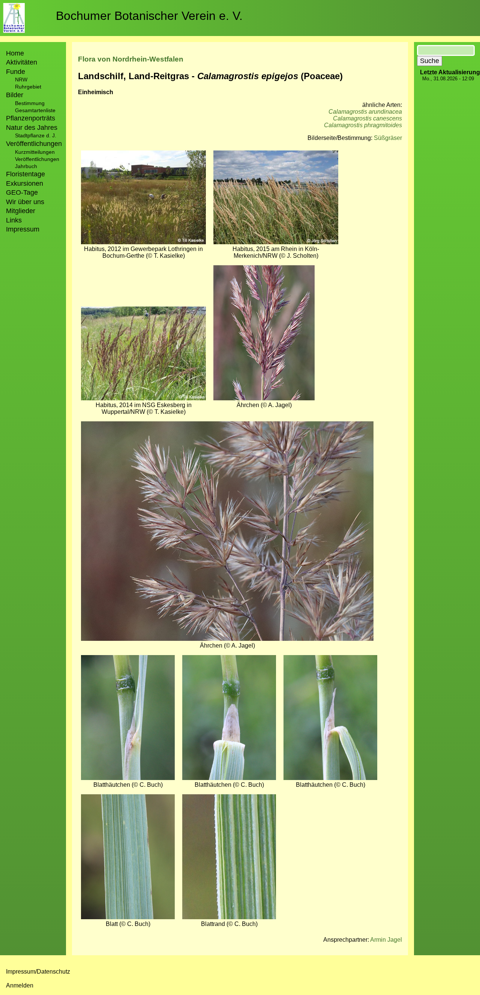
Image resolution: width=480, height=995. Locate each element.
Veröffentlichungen (37, 159)
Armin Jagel (386, 939)
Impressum (22, 229)
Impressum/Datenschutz (38, 971)
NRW (21, 80)
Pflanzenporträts (30, 118)
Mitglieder (20, 211)
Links (14, 220)
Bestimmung (30, 103)
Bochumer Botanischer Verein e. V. (149, 16)
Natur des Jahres (31, 127)
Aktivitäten (21, 62)
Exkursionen (24, 183)
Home (15, 53)
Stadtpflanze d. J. (35, 135)
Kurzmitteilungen (35, 152)
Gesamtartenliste (35, 110)
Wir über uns (25, 202)
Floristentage (25, 174)
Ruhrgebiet (28, 87)
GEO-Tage (22, 192)
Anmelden (19, 985)
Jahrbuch (26, 166)
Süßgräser (388, 138)
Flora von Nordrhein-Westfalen (130, 59)
